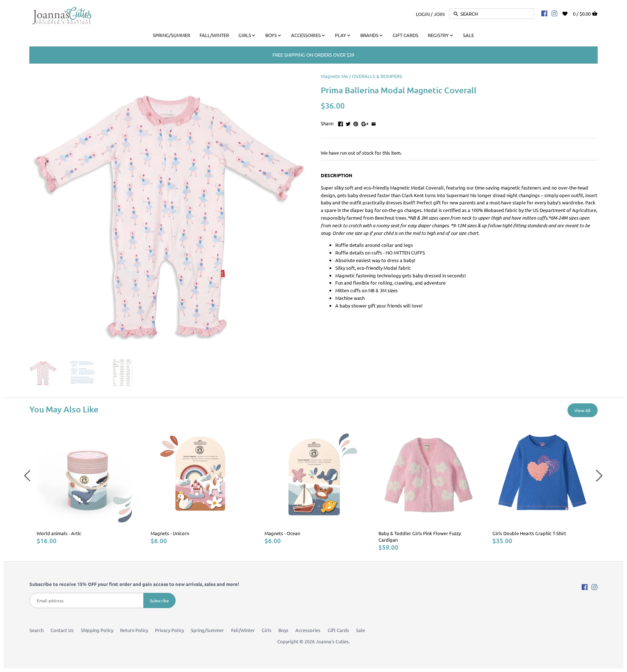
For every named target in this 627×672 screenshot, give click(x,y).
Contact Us (62, 630)
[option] (86, 485)
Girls (266, 630)
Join (439, 14)
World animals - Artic (59, 533)
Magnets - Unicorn (170, 533)
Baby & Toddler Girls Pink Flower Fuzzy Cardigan (419, 536)
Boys (283, 630)
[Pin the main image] (355, 122)
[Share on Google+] (365, 122)
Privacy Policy (169, 630)
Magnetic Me (334, 76)
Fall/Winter (243, 630)
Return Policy (134, 630)
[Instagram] (554, 13)
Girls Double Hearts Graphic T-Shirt (529, 533)
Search (36, 630)
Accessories (307, 630)
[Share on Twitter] (348, 122)
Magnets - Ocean (282, 533)
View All (582, 410)
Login (423, 14)
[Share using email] (373, 122)
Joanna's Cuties (332, 641)
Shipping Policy (97, 630)
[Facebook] (544, 13)
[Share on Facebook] (340, 122)
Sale (360, 630)
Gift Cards (338, 630)
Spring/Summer (207, 630)
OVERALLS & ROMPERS (377, 76)
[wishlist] (570, 13)
